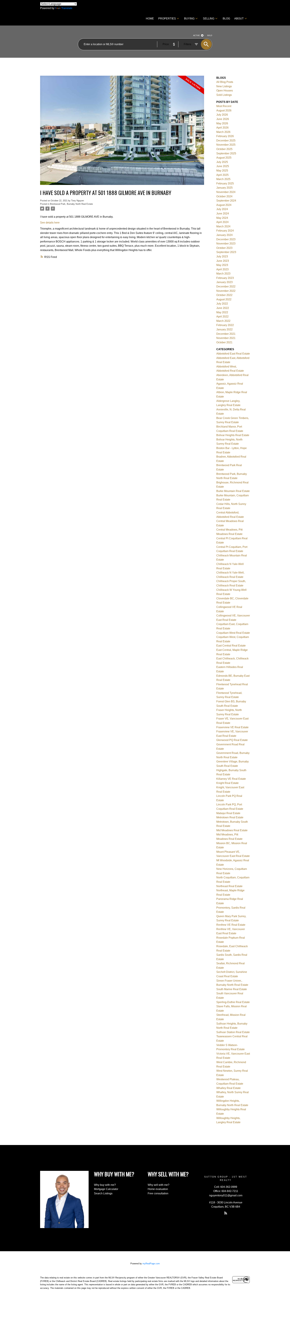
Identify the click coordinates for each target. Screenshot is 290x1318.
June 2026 (222, 119)
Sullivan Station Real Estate (233, 1032)
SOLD (209, 35)
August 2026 (223, 110)
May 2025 (222, 170)
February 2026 (225, 136)
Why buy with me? (105, 1184)
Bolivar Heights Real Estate (232, 435)
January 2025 (224, 187)
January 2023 (224, 282)
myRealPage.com (151, 1263)
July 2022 (222, 303)
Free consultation (158, 1193)
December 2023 (225, 239)
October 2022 (224, 295)
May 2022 (222, 312)
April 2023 (222, 269)
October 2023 (224, 247)
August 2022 (223, 299)
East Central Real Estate (231, 645)
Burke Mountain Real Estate (233, 491)
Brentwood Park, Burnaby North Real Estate (71, 204)
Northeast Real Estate (229, 886)
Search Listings (103, 1193)
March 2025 (223, 179)
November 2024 (225, 192)
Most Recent (223, 106)
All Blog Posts (224, 82)
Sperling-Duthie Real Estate (233, 1002)
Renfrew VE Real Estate (230, 924)
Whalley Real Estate (228, 1088)
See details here (50, 222)
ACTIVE (196, 35)
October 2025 (224, 149)
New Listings (224, 86)
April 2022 (222, 316)
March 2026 (223, 132)
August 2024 (223, 205)
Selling (208, 18)
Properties (167, 18)
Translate (66, 8)
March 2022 (223, 320)
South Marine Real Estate (231, 989)
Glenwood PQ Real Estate (232, 740)
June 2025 (222, 166)
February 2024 (225, 230)
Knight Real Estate (227, 783)
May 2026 (222, 123)
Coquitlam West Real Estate (233, 632)
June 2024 (222, 213)
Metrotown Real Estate (229, 817)
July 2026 (222, 114)
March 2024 (223, 226)
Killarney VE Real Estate (231, 778)
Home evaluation (158, 1189)
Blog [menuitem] (226, 18)
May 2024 (222, 217)
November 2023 (225, 243)
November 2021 (225, 338)
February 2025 (225, 183)
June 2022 (222, 308)
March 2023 (223, 273)
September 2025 (226, 153)
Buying (189, 18)
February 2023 (225, 278)
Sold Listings (224, 94)
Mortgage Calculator (106, 1189)
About (239, 18)
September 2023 (226, 252)
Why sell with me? (158, 1184)
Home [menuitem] (150, 18)
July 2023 (222, 256)
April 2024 (222, 222)
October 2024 (224, 196)
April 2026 (222, 127)
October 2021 (224, 342)
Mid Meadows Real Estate (232, 830)
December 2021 (225, 333)
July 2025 (222, 162)
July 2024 (222, 209)
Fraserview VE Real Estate (232, 727)
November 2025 (225, 144)
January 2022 (224, 329)
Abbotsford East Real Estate (233, 353)
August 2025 (223, 157)
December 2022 (225, 286)
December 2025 (225, 140)
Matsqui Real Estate (228, 813)
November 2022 (225, 290)
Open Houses (224, 90)
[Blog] (225, 1213)
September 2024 (226, 200)
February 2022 (225, 325)
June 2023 (222, 260)
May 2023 (222, 265)
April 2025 (222, 174)
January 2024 (224, 235)
